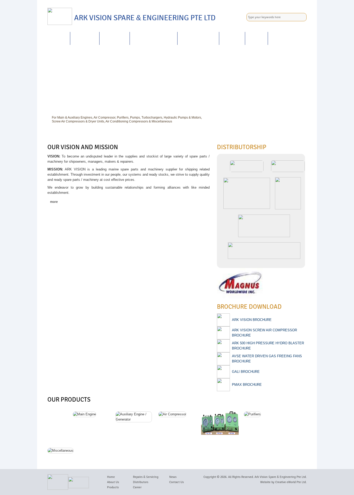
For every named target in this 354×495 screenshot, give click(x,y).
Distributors (140, 482)
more (54, 202)
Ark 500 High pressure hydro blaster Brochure (268, 345)
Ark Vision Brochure (252, 320)
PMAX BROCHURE (247, 385)
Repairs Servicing (153, 38)
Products (114, 38)
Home (58, 38)
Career (232, 38)
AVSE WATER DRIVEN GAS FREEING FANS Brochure (267, 358)
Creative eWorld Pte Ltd (290, 482)
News (256, 38)
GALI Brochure (246, 372)
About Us (85, 38)
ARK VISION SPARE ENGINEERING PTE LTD (145, 17)
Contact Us (284, 38)
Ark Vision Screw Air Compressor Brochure (264, 332)
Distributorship (198, 38)
